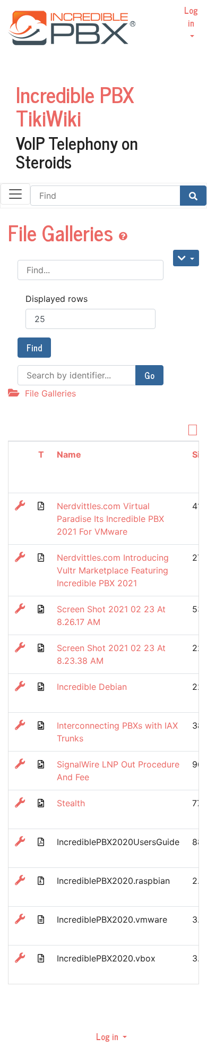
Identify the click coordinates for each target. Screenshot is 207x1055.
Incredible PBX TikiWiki (75, 106)
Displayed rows (56, 298)
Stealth (71, 803)
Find (34, 348)
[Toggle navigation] (15, 194)
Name (69, 454)
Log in (191, 16)
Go (149, 375)
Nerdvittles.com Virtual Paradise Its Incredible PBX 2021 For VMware (110, 519)
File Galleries (63, 232)
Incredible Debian (92, 686)
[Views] (186, 258)
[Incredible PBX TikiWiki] (67, 40)
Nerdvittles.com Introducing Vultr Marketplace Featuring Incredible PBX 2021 (113, 570)
